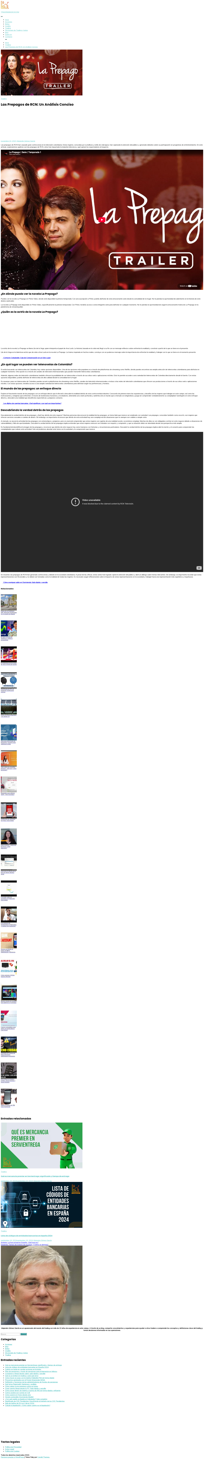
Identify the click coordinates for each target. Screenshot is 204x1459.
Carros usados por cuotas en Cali (17, 1393)
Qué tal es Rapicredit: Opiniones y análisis (20, 1384)
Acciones (8, 22)
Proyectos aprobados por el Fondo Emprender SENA (25, 1380)
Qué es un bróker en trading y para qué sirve (21, 1376)
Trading (8, 28)
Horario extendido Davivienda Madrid (19, 1397)
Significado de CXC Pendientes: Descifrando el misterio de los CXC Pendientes (35, 1401)
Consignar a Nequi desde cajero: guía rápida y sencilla (25, 1373)
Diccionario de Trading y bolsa (16, 30)
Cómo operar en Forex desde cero (18, 1395)
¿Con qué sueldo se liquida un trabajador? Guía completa (26, 1399)
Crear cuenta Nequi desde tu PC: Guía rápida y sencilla (25, 1388)
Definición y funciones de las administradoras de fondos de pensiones (31, 1382)
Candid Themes (43, 1457)
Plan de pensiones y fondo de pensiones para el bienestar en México (31, 1371)
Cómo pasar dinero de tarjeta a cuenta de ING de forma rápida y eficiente (32, 1390)
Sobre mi (8, 34)
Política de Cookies (12, 1451)
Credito (8, 26)
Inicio (7, 20)
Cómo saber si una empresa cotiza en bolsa (21, 1386)
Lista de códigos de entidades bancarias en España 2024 (26, 1235)
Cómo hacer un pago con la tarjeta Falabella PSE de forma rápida (29, 1378)
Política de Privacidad (13, 1447)
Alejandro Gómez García (26, 141)
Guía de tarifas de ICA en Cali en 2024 (19, 1403)
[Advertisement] (102, 124)
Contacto (8, 37)
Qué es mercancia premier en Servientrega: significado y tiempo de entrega (35, 1176)
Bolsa (7, 24)
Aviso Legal (9, 1449)
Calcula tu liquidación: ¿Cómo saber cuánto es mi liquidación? (27, 1405)
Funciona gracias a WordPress (12, 1457)
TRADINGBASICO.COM (10, 12)
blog (6, 32)
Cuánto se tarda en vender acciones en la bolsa (23, 1369)
